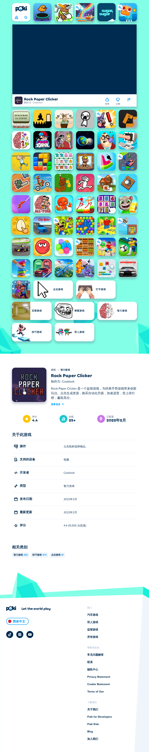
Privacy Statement (98, 677)
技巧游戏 (39, 555)
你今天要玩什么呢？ (25, 17)
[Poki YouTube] (29, 634)
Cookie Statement (98, 684)
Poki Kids (93, 724)
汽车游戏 (92, 615)
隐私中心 (92, 669)
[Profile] (16, 17)
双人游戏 (92, 622)
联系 (90, 662)
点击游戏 (57, 555)
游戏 (53, 370)
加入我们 (92, 739)
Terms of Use (95, 691)
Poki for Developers (99, 717)
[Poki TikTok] (9, 634)
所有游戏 (92, 637)
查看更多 (56, 404)
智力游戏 (65, 370)
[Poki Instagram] (19, 634)
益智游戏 (92, 629)
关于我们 (92, 709)
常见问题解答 (95, 654)
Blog (90, 731)
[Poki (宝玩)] (21, 8)
